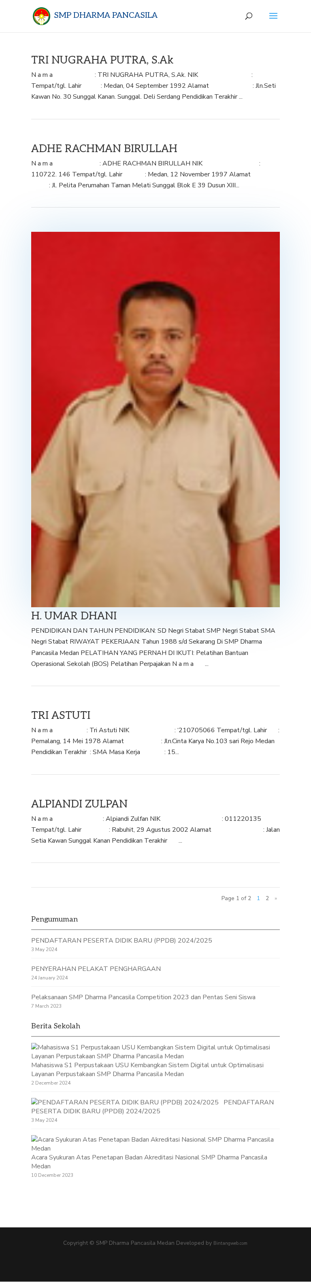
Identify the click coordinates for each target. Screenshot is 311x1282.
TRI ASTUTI (60, 715)
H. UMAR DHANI (74, 616)
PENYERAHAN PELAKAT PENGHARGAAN (96, 968)
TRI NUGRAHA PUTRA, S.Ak (102, 60)
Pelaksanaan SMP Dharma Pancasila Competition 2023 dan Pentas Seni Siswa (143, 997)
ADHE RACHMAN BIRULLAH (104, 148)
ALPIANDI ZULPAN (79, 804)
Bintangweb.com (230, 1243)
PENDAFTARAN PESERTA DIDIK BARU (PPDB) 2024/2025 (121, 940)
